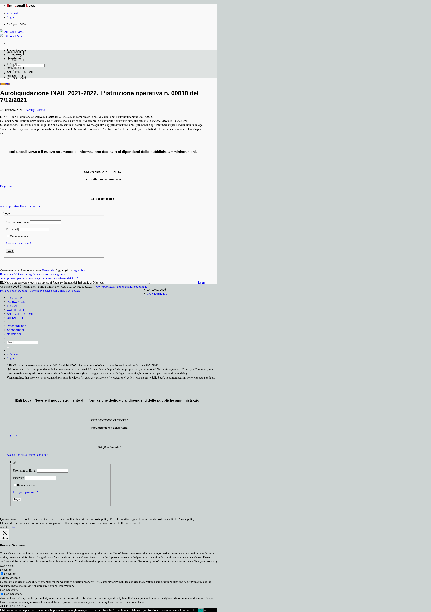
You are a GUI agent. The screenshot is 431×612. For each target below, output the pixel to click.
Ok (200, 610)
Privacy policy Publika (13, 290)
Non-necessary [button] (9, 590)
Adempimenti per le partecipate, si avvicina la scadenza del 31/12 (39, 278)
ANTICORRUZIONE (20, 72)
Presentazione (16, 326)
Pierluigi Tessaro (35, 110)
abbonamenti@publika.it (132, 286)
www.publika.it (105, 286)
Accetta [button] (4, 527)
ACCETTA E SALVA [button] (13, 606)
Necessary (10, 573)
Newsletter (14, 334)
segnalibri (79, 270)
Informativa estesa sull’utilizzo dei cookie (55, 290)
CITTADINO (15, 76)
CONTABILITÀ (16, 52)
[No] (205, 610)
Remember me (19, 236)
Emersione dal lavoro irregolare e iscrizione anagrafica (32, 274)
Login (201, 282)
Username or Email (18, 222)
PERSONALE (16, 60)
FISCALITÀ (14, 56)
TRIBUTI (13, 64)
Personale (5, 84)
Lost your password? (18, 243)
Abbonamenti (16, 330)
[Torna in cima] (148, 283)
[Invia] (8, 347)
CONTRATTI (15, 68)
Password (12, 229)
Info (12, 527)
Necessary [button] (6, 569)
